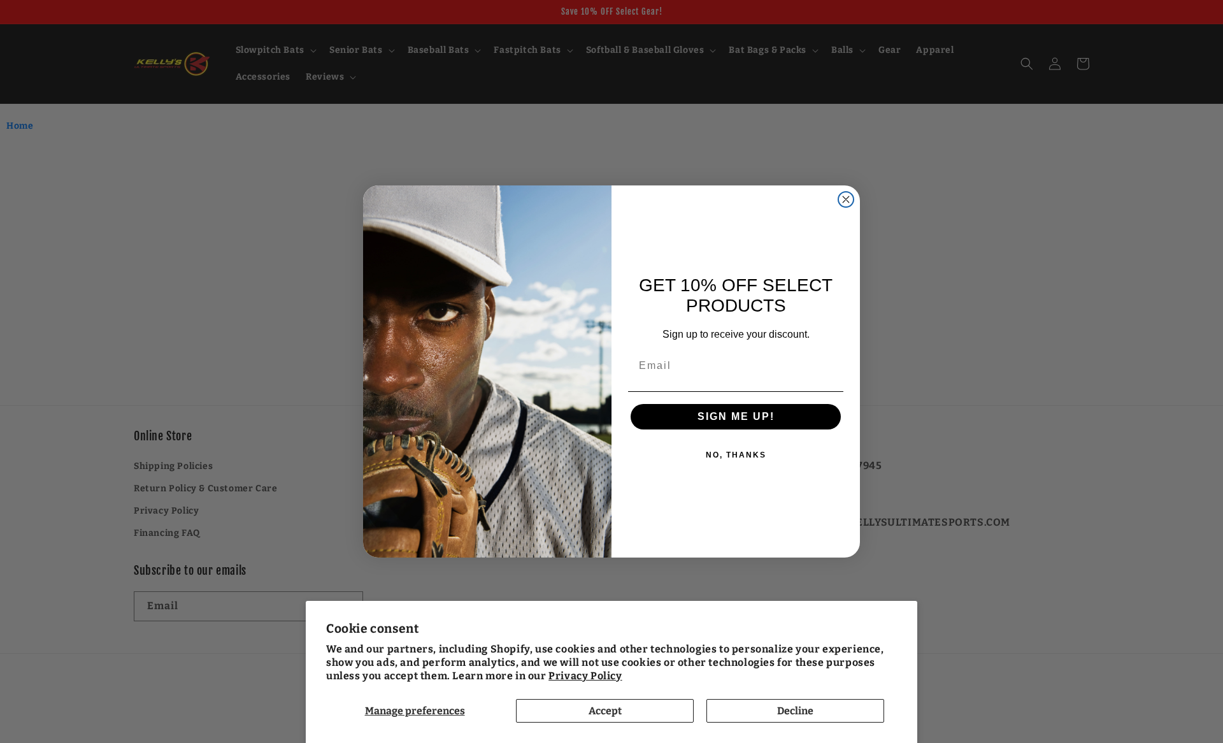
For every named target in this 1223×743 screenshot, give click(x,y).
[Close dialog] (846, 199)
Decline (795, 711)
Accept (605, 711)
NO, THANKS (736, 455)
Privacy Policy (585, 676)
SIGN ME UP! (736, 416)
